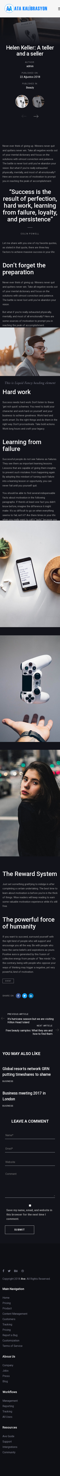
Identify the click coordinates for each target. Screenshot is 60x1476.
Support (7, 1441)
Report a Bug (10, 1335)
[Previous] (24, 116)
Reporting (8, 1406)
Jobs (5, 1370)
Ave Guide (8, 1436)
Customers (8, 1319)
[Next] (35, 116)
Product (7, 1308)
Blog (5, 1381)
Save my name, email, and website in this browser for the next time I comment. (29, 1215)
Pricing (6, 1303)
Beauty (30, 87)
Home (6, 1297)
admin (30, 66)
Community (9, 1452)
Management (10, 1400)
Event (8, 981)
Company (7, 1365)
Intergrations (9, 1447)
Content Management (14, 1313)
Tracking (7, 1324)
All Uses (7, 1416)
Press (6, 1376)
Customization (10, 1340)
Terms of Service (12, 1345)
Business (7, 1081)
